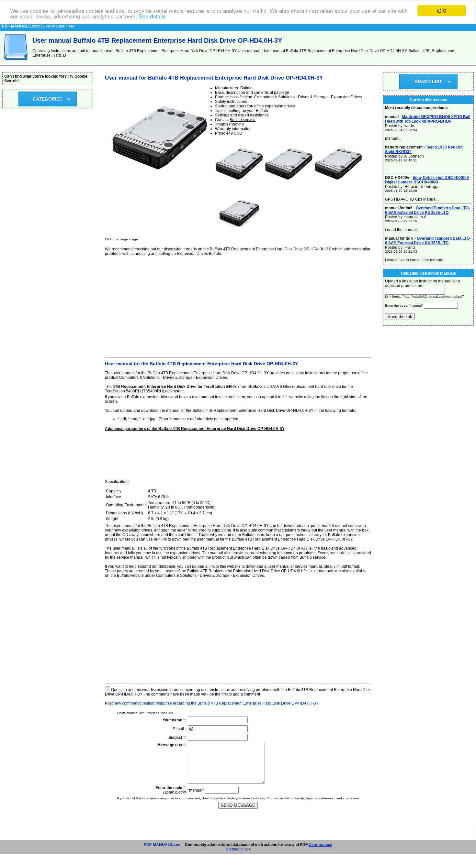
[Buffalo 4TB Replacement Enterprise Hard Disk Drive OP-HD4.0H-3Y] (239, 186)
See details (152, 16)
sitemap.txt (235, 849)
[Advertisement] (238, 305)
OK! (442, 10)
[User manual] (16, 62)
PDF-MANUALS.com (163, 844)
